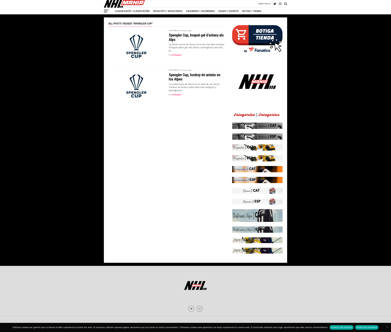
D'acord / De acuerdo (341, 327)
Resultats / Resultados (167, 11)
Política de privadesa (367, 327)
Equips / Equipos (228, 11)
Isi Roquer (177, 55)
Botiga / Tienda (251, 11)
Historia (174, 70)
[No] (387, 327)
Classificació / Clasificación (132, 11)
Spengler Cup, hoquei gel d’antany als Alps (196, 37)
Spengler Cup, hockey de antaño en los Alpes (194, 77)
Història (174, 30)
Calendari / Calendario (200, 11)
